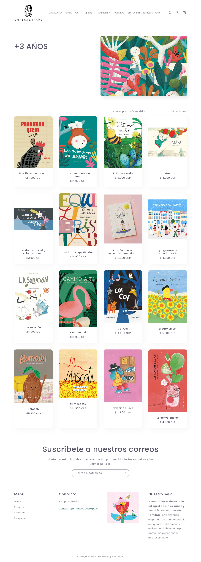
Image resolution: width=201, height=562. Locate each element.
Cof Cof (123, 328)
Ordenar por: (119, 111)
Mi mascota (78, 403)
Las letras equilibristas (78, 252)
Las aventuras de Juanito (78, 175)
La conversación (168, 417)
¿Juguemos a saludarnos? (168, 252)
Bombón (33, 409)
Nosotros (19, 507)
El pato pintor (168, 328)
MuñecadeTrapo (93, 556)
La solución (33, 327)
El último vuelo (123, 173)
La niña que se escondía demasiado (123, 252)
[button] (73, 12)
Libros (17, 501)
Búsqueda (20, 518)
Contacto (20, 512)
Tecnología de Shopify (113, 556)
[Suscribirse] (125, 473)
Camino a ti (78, 332)
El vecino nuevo (123, 408)
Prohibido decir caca (33, 173)
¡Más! (167, 173)
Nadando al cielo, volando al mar (33, 252)
